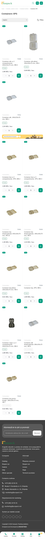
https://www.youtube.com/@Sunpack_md (13, 517)
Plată (24, 470)
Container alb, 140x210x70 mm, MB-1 (11, 118)
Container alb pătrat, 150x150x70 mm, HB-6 (31, 62)
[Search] (33, 3)
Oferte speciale (7, 473)
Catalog (4, 461)
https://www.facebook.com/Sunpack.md (3, 517)
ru (37, 3)
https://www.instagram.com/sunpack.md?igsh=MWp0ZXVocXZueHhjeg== (6, 517)
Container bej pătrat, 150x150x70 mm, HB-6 (10, 288)
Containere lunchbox (24, 8)
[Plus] (13, 75)
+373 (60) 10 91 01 (11, 483)
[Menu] (41, 3)
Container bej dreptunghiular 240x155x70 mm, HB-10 (11, 233)
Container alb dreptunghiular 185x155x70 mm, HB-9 (33, 344)
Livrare (24, 467)
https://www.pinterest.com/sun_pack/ (20, 517)
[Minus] (5, 76)
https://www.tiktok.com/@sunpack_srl (10, 517)
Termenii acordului (28, 473)
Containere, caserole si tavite (12, 8)
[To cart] (19, 76)
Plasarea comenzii (28, 461)
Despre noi (5, 464)
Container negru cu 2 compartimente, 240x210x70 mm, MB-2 (10, 344)
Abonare (37, 433)
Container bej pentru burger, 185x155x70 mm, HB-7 (10, 400)
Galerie (4, 467)
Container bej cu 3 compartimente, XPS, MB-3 (33, 178)
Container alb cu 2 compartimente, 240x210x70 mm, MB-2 (10, 63)
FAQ (3, 470)
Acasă (3, 8)
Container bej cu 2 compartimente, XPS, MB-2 (11, 178)
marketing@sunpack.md (13, 492)
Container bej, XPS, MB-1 (32, 288)
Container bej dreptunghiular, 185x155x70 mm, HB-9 (33, 233)
